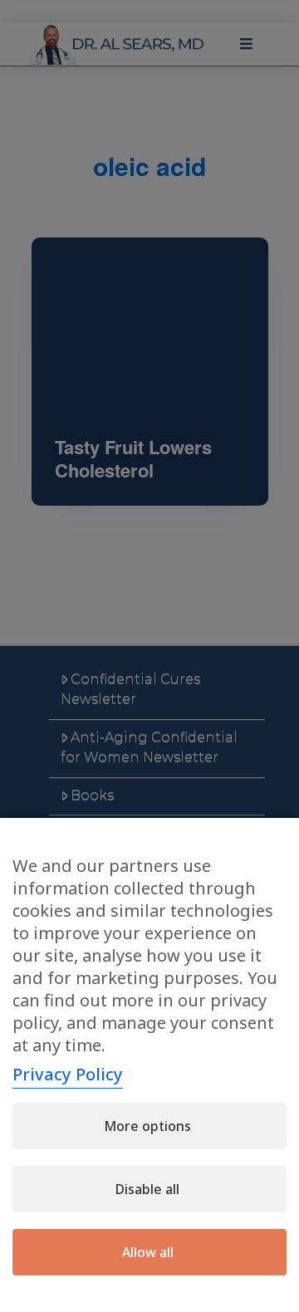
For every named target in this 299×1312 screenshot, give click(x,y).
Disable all (147, 1189)
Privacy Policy (67, 1074)
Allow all (148, 1252)
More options (147, 1126)
